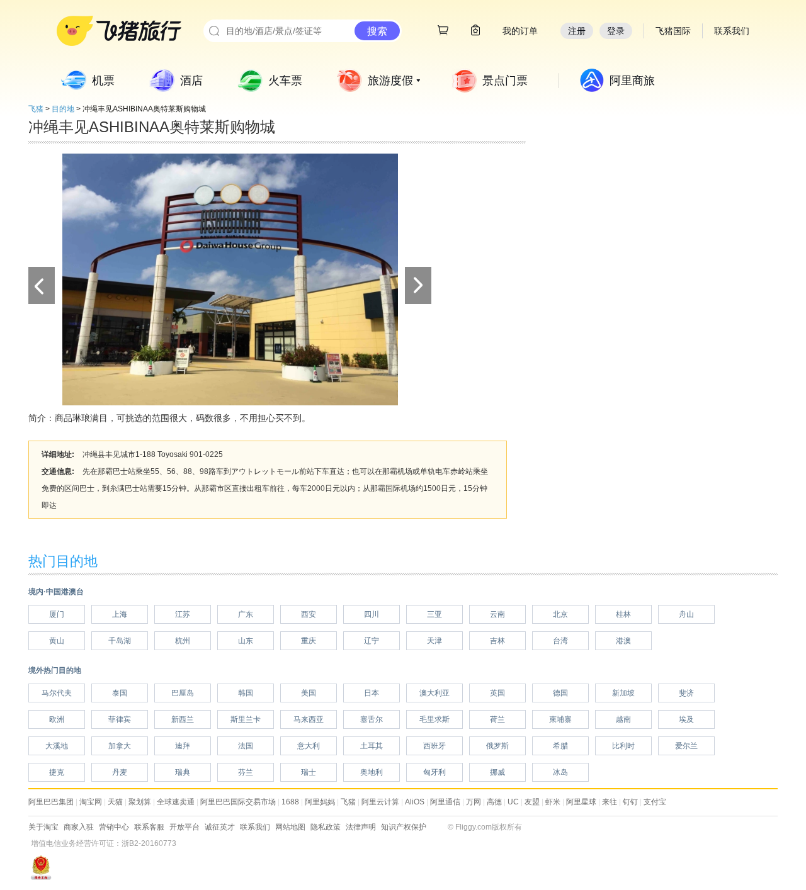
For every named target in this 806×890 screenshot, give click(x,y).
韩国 (245, 693)
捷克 (56, 772)
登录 (616, 31)
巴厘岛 (182, 693)
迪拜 (182, 745)
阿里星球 (581, 801)
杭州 (182, 640)
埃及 (686, 719)
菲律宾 (119, 719)
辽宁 (371, 640)
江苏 (182, 614)
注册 (577, 31)
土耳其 (371, 745)
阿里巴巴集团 (51, 801)
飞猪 (35, 108)
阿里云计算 (380, 801)
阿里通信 (445, 801)
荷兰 (497, 719)
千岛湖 (119, 640)
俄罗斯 (497, 745)
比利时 (623, 745)
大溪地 (56, 745)
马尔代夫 (57, 693)
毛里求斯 (434, 719)
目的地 (63, 108)
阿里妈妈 (320, 801)
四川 (371, 614)
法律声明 (361, 827)
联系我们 (255, 827)
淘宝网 (90, 801)
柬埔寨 (560, 719)
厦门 (56, 614)
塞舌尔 (371, 719)
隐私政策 (325, 827)
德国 (560, 693)
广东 (245, 614)
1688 (290, 801)
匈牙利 (434, 772)
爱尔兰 (686, 745)
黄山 (56, 640)
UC (513, 801)
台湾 (560, 640)
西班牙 (434, 745)
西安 (308, 614)
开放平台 (184, 827)
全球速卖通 (176, 801)
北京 (560, 614)
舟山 (686, 614)
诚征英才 (220, 827)
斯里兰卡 (245, 719)
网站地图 (290, 827)
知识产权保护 (403, 827)
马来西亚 (308, 719)
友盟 (532, 801)
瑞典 (182, 772)
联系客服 (149, 827)
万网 (473, 801)
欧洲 (56, 719)
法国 (245, 745)
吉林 (497, 640)
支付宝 (655, 801)
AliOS (414, 801)
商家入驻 (79, 827)
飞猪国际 (673, 31)
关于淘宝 (43, 827)
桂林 (623, 614)
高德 (494, 801)
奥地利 (371, 772)
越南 (623, 719)
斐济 (686, 693)
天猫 (115, 801)
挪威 (497, 772)
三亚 (434, 614)
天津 (434, 640)
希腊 (560, 745)
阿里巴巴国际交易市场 (238, 801)
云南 (497, 614)
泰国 (119, 693)
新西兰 (182, 719)
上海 (119, 614)
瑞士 (308, 772)
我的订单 (520, 31)
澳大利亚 (434, 693)
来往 (609, 801)
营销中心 (114, 827)
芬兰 (245, 772)
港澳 (623, 640)
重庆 (308, 640)
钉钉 (630, 801)
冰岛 (560, 772)
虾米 (552, 801)
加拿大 (119, 745)
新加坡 (623, 693)
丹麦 (119, 772)
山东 (245, 640)
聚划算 (139, 801)
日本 (371, 693)
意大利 (308, 745)
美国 (308, 693)
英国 (497, 693)
